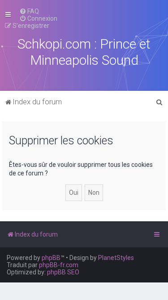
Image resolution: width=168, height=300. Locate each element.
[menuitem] (29, 11)
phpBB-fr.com (58, 265)
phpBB (51, 257)
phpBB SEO (63, 272)
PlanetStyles (116, 257)
